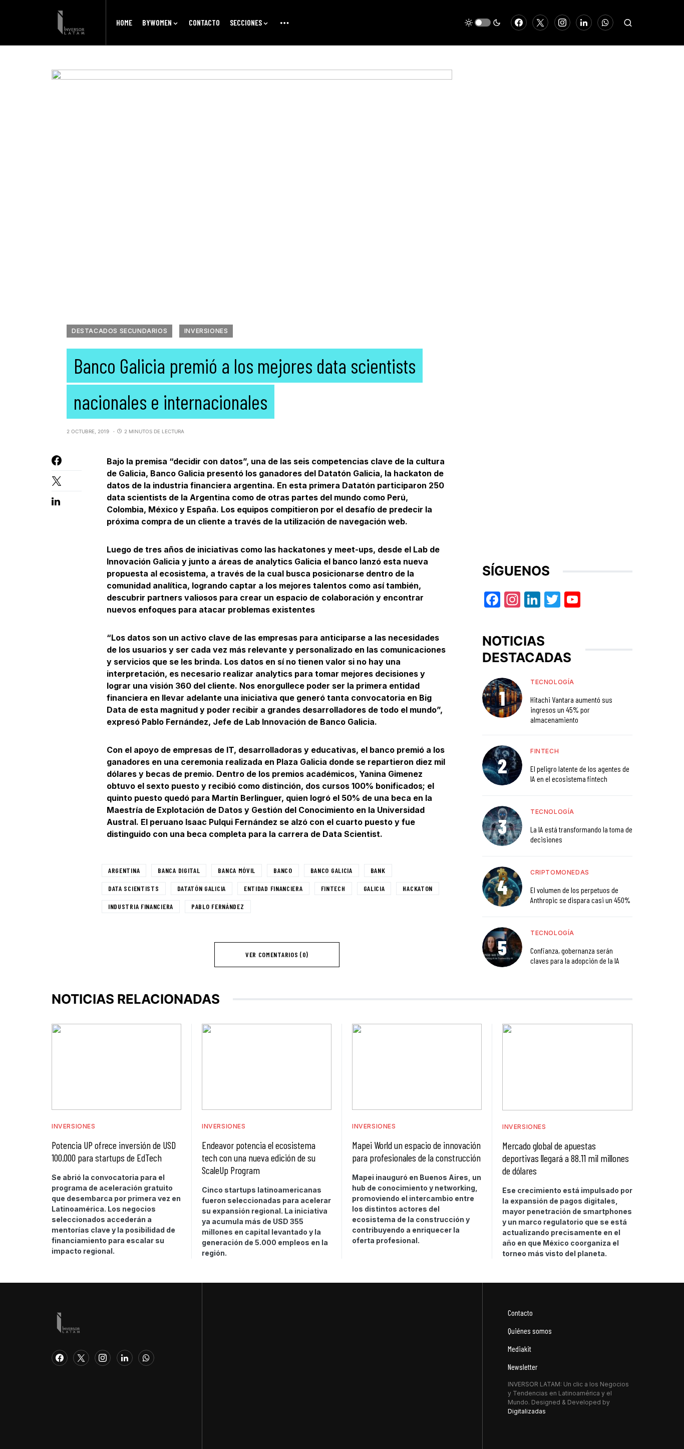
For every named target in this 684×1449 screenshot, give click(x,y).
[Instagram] (562, 23)
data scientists (133, 888)
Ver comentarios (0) (276, 954)
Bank (378, 870)
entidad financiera (273, 888)
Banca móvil (236, 870)
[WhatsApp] (605, 23)
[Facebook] (519, 23)
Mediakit (519, 1348)
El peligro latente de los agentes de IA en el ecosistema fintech (579, 773)
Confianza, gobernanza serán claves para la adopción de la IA (574, 955)
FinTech (333, 888)
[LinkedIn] (584, 23)
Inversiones (206, 331)
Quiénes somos (530, 1330)
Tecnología (552, 682)
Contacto (520, 1312)
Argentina (124, 870)
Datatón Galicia (201, 888)
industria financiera (140, 906)
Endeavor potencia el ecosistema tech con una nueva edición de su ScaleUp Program (258, 1157)
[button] (483, 23)
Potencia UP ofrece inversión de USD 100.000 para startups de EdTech (114, 1151)
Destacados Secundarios (119, 331)
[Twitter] (540, 23)
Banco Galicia (331, 870)
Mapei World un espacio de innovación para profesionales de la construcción (416, 1151)
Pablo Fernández (217, 906)
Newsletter (523, 1366)
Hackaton (418, 888)
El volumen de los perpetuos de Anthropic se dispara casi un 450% (580, 895)
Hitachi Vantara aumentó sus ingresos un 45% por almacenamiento (571, 709)
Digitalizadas (527, 1411)
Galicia (374, 888)
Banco (282, 870)
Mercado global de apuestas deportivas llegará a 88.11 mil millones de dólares (565, 1158)
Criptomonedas (559, 872)
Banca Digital (179, 870)
